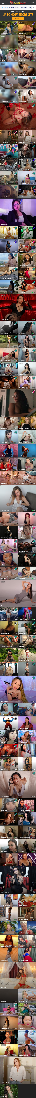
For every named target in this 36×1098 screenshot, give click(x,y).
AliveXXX (3, 742)
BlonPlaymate (4, 1055)
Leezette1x (4, 578)
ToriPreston (22, 565)
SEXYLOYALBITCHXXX (6, 756)
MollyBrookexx (5, 933)
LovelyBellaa (4, 197)
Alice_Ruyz (22, 197)
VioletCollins (4, 183)
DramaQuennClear (24, 428)
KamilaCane (22, 333)
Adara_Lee (4, 960)
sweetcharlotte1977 (24, 824)
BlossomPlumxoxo (6, 905)
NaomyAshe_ (22, 33)
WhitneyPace (22, 101)
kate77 (2, 715)
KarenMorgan (4, 33)
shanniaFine (22, 1042)
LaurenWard (4, 156)
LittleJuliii (21, 851)
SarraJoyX (3, 347)
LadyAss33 (4, 565)
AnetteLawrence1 (24, 169)
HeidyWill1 (22, 387)
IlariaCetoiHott (5, 1083)
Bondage (24, 7)
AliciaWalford (22, 633)
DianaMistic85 (4, 169)
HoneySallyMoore (24, 442)
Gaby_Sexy (22, 156)
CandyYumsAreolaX (6, 646)
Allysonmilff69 (5, 796)
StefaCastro (22, 142)
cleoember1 (4, 606)
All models (5, 7)
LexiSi (20, 456)
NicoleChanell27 (5, 387)
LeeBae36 (21, 1028)
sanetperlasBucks (24, 183)
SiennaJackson (23, 251)
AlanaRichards (4, 865)
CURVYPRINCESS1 (24, 660)
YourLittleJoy (4, 74)
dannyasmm (22, 865)
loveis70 (21, 933)
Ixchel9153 (4, 224)
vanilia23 (3, 619)
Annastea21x (4, 333)
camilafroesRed (5, 1014)
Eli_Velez (21, 88)
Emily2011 (3, 265)
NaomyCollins (4, 142)
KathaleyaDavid (5, 469)
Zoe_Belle (22, 238)
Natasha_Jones (5, 129)
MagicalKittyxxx (5, 633)
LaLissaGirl (22, 360)
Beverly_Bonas (5, 88)
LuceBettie (4, 851)
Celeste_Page (23, 347)
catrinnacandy (22, 715)
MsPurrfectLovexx (5, 47)
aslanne (21, 756)
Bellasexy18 (4, 374)
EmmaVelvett (22, 524)
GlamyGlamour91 (5, 510)
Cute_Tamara (4, 919)
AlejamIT (3, 415)
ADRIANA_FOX (23, 1001)
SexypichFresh (5, 1028)
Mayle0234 (4, 428)
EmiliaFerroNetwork (24, 837)
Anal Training (15, 7)
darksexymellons (23, 960)
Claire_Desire (4, 442)
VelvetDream (4, 524)
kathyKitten (4, 456)
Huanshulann (4, 674)
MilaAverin (22, 674)
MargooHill (22, 60)
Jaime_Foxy (4, 1096)
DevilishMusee (5, 824)
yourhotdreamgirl (23, 919)
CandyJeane (4, 292)
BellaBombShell (23, 265)
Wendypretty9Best (6, 1042)
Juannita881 (22, 578)
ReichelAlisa (22, 374)
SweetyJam (22, 769)
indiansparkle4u (23, 742)
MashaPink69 (4, 837)
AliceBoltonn (4, 551)
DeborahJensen (23, 1055)
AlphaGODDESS (5, 728)
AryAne (3, 60)
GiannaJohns (4, 319)
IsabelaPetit (4, 483)
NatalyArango (4, 101)
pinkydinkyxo (22, 469)
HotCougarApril (23, 905)
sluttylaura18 (4, 946)
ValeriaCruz (22, 292)
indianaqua (3, 769)
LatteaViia (21, 483)
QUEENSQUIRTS (23, 551)
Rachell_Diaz (22, 278)
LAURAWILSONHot (6, 278)
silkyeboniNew (23, 619)
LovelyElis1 (4, 987)
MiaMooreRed (23, 74)
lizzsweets (4, 537)
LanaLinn (21, 537)
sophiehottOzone (5, 360)
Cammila (3, 660)
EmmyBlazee (4, 701)
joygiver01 (4, 1001)
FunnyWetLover (5, 892)
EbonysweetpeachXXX (25, 810)
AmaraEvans (4, 238)
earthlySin (21, 1014)
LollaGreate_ (4, 810)
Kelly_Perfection (23, 728)
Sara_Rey (3, 251)
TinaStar (21, 946)
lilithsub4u (21, 646)
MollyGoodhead (23, 47)
